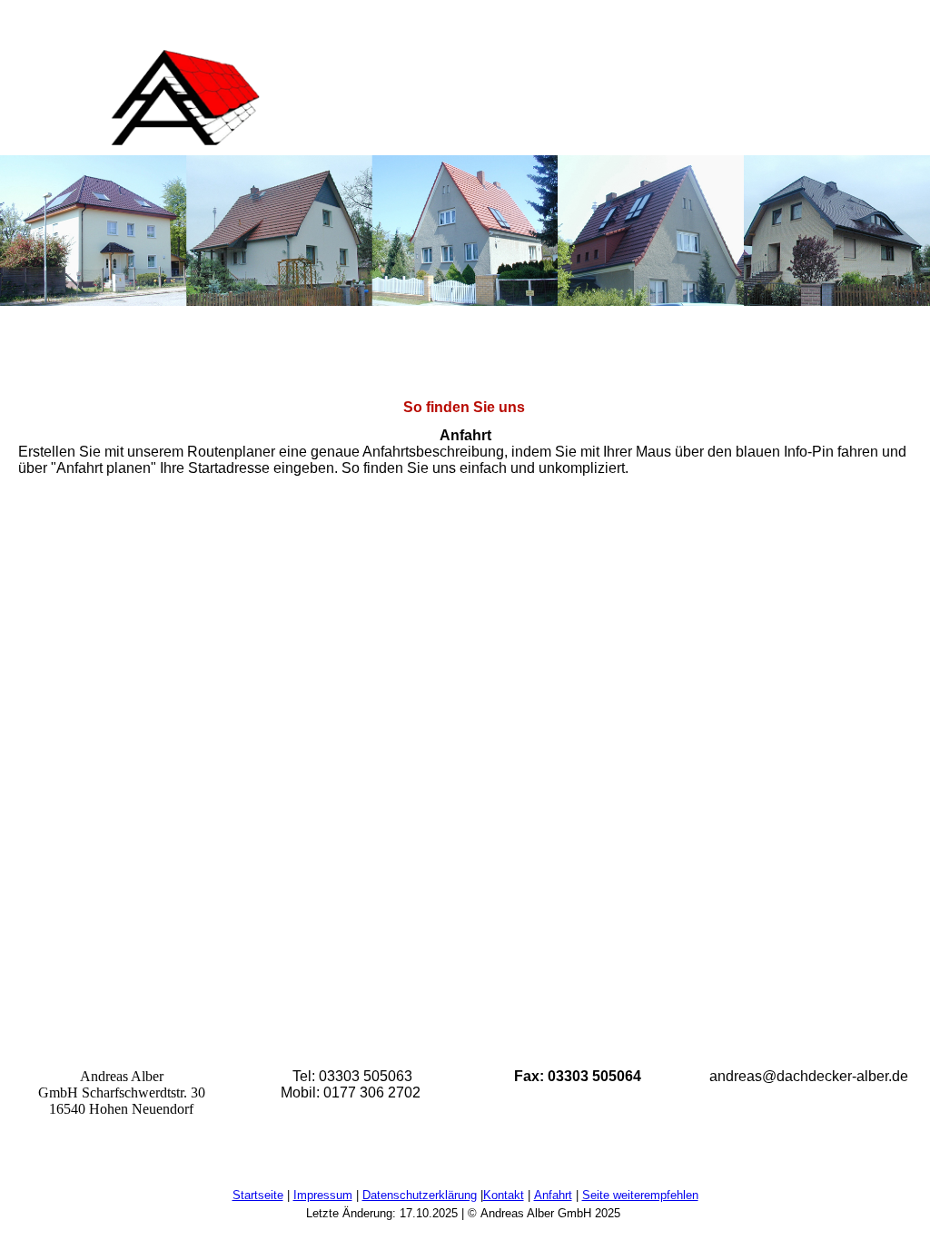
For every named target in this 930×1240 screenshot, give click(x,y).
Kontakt (503, 1195)
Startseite (257, 1195)
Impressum (322, 1195)
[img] (186, 99)
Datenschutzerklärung (419, 1195)
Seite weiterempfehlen (640, 1195)
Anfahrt (553, 1195)
